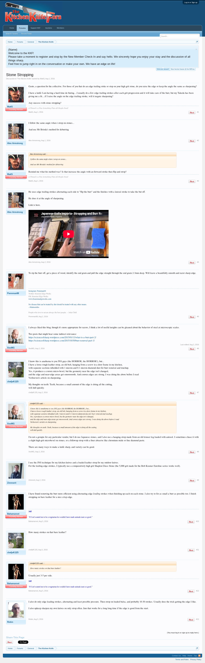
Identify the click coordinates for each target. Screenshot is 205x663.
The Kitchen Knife (24, 79)
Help (184, 656)
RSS (199, 655)
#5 (198, 316)
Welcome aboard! (163, 69)
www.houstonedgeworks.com (40, 299)
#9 (198, 480)
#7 (198, 392)
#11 (197, 550)
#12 (197, 591)
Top (195, 656)
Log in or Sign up (190, 2)
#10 (197, 521)
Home (11, 28)
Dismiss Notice (196, 49)
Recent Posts (26, 34)
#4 (198, 262)
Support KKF (36, 28)
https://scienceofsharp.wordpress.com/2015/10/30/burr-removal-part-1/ (62, 340)
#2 (198, 140)
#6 (198, 348)
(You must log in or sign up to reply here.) (183, 633)
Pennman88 (13, 293)
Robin (10, 622)
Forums (22, 28)
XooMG (11, 348)
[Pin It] (192, 112)
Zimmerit (11, 483)
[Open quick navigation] (197, 42)
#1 (198, 112)
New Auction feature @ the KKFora (182, 69)
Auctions (48, 28)
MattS (42, 79)
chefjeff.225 (12, 381)
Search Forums (12, 34)
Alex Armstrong (15, 143)
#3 (198, 181)
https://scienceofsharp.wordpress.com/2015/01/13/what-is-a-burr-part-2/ (62, 337)
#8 (198, 452)
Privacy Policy (195, 659)
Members (60, 28)
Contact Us (176, 656)
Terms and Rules (182, 659)
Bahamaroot (13, 514)
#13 (197, 619)
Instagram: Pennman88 (37, 291)
